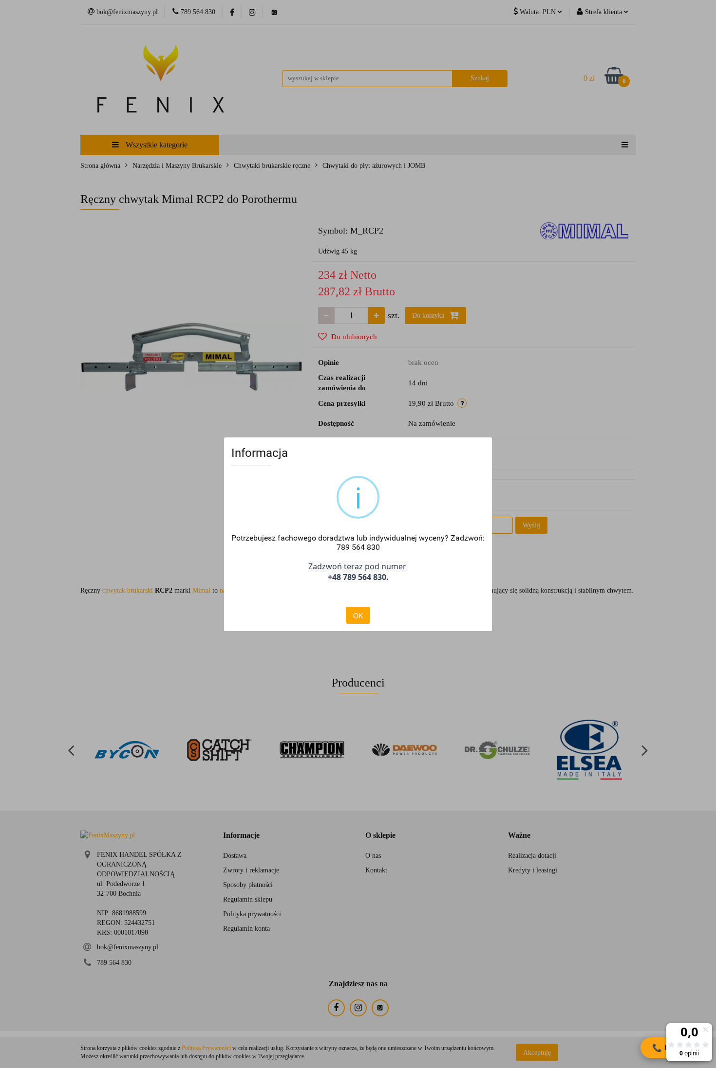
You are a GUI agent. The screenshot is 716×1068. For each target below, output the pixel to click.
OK (358, 615)
